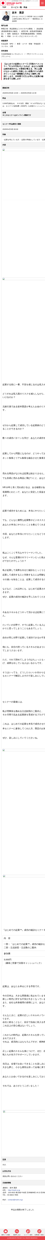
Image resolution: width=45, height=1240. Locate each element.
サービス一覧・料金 (19, 7)
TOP (4, 7)
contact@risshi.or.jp (15, 1200)
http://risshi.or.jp (14, 1190)
